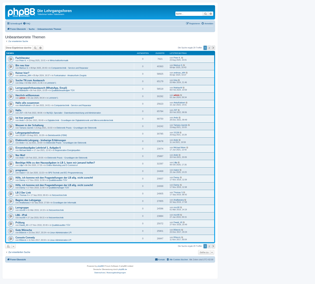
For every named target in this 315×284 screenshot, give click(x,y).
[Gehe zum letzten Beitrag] (182, 58)
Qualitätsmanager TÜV (59, 188)
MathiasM (23, 90)
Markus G (23, 68)
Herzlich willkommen (27, 95)
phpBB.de (122, 269)
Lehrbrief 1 (51, 83)
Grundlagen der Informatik (64, 203)
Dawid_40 (23, 225)
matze (22, 173)
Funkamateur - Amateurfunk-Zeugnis (70, 75)
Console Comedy (25, 237)
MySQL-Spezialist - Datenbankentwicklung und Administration (73, 113)
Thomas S (23, 195)
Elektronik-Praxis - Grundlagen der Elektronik (77, 128)
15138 (22, 135)
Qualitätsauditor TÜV (58, 180)
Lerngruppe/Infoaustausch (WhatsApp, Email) (41, 88)
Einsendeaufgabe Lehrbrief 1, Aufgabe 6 (38, 147)
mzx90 (22, 210)
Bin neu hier (22, 65)
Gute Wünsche (23, 230)
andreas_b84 (25, 75)
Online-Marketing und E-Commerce (62, 165)
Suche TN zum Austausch (30, 80)
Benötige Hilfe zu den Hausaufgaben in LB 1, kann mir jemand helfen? (55, 162)
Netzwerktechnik (59, 195)
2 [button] (209, 47)
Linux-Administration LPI (60, 232)
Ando (21, 120)
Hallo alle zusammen (27, 102)
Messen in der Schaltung (29, 125)
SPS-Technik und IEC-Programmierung (65, 173)
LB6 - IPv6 (21, 215)
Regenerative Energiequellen (67, 150)
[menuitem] (26, 23)
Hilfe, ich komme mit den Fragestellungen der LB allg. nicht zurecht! (54, 177)
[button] (213, 48)
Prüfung (20, 222)
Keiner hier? (22, 73)
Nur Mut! (20, 155)
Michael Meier (25, 150)
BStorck (22, 232)
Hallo (18, 110)
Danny (22, 180)
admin (22, 98)
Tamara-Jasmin (26, 128)
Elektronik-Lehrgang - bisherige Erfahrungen (40, 140)
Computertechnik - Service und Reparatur (69, 68)
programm (21, 170)
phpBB (100, 266)
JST (21, 113)
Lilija (21, 165)
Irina (21, 83)
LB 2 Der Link (23, 192)
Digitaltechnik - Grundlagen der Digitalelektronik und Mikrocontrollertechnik (80, 120)
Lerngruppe (22, 207)
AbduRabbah (25, 105)
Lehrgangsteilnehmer (27, 132)
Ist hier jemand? (24, 117)
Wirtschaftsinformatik (59, 60)
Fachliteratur (22, 58)
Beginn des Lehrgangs (28, 200)
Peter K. (22, 60)
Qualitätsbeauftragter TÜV (63, 90)
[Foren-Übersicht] (21, 12)
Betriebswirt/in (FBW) (57, 135)
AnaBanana (24, 203)
